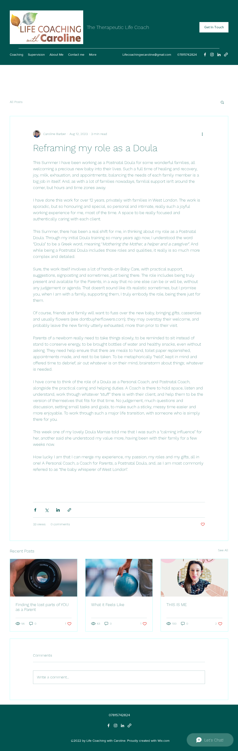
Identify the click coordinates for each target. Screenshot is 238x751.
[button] (222, 102)
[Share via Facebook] (35, 510)
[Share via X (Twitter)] (46, 510)
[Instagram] (212, 54)
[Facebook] (205, 54)
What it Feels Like (107, 604)
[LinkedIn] (219, 54)
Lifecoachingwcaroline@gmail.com (146, 54)
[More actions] (202, 134)
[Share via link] (69, 510)
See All (223, 550)
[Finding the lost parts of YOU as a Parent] (43, 578)
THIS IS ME (176, 604)
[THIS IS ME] (194, 578)
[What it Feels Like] (119, 578)
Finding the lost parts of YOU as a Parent (42, 607)
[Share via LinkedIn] (58, 510)
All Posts (16, 102)
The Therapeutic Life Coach (118, 27)
